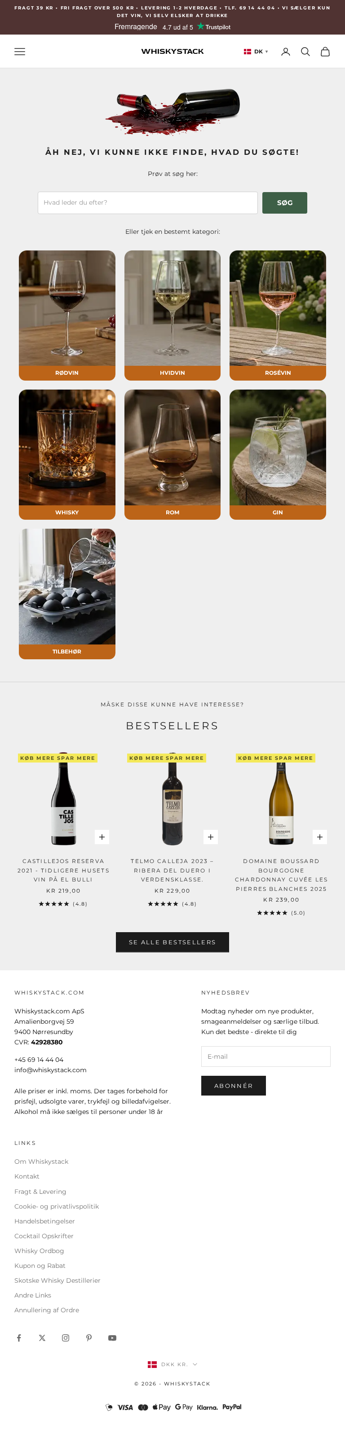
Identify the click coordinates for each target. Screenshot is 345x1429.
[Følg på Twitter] (42, 1337)
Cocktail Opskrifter (44, 1236)
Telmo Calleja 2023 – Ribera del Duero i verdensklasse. (172, 870)
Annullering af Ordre (46, 1310)
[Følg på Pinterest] (88, 1337)
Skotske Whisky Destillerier (57, 1280)
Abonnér (233, 1085)
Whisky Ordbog (39, 1251)
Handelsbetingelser (44, 1221)
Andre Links (32, 1295)
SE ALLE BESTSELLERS (172, 942)
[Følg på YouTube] (112, 1337)
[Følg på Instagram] (65, 1337)
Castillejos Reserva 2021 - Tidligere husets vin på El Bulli (64, 870)
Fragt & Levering (40, 1192)
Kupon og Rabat (40, 1266)
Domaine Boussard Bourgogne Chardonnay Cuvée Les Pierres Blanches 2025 (281, 875)
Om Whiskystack (41, 1161)
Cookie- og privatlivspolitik (56, 1206)
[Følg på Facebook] (18, 1337)
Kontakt (27, 1176)
